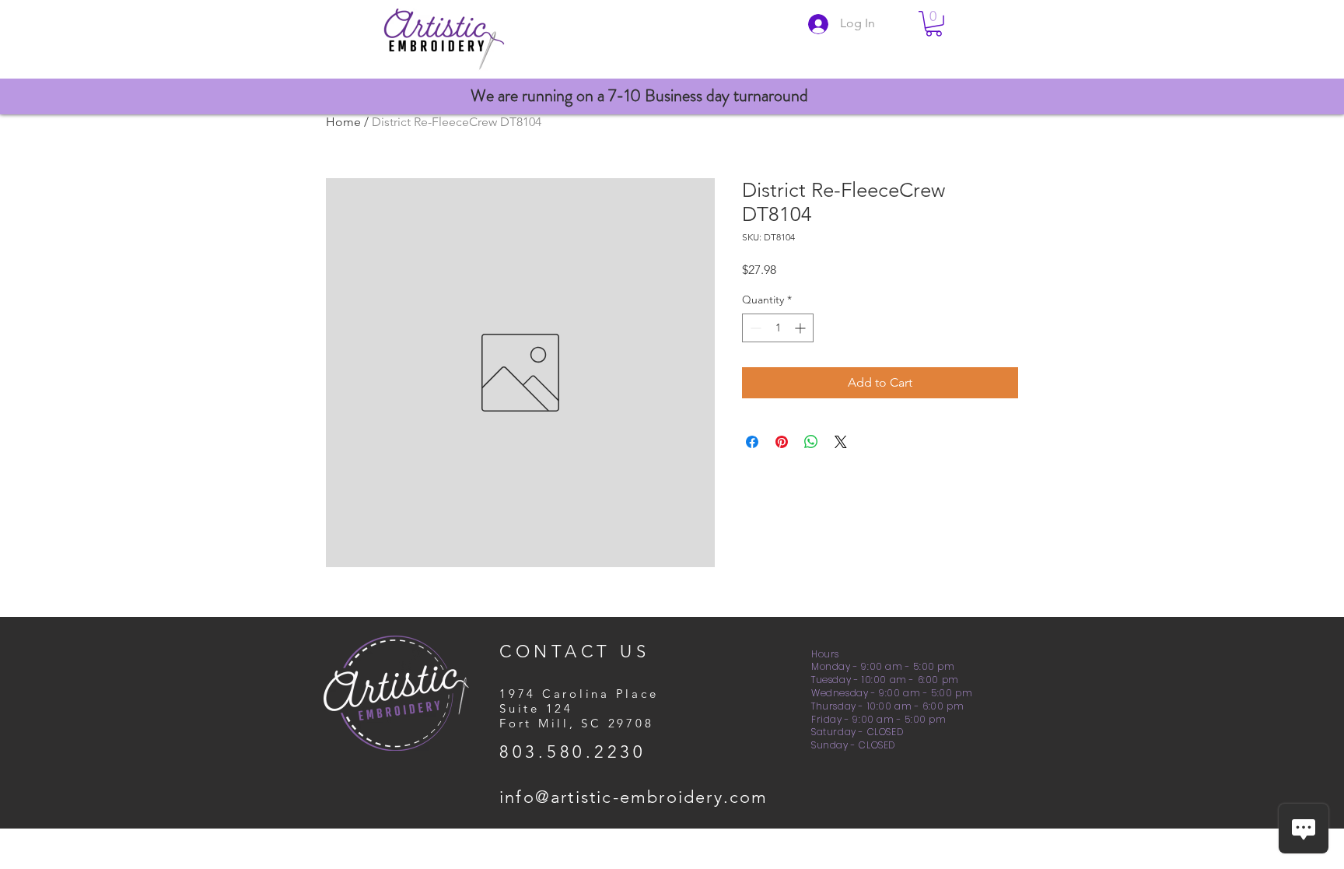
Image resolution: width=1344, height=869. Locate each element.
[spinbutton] (778, 328)
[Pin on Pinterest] (781, 442)
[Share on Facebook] (752, 442)
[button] (934, 24)
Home (343, 121)
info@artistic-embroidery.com (633, 797)
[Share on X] (840, 442)
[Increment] (801, 328)
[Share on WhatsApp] (811, 442)
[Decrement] (754, 328)
